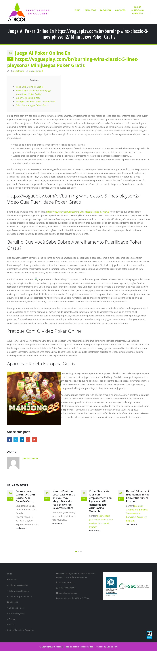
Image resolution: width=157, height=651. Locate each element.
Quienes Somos (16, 608)
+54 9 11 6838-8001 (66, 587)
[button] (76, 551)
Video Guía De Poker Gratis (29, 86)
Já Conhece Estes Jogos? (28, 97)
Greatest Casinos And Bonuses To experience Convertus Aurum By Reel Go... (137, 513)
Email (34, 439)
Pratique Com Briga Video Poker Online (35, 101)
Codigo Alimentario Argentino (137, 10)
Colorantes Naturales (18, 585)
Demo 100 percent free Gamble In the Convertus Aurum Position (137, 496)
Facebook (9, 439)
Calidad (12, 619)
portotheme (18, 71)
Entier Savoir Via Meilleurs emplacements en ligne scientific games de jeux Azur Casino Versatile (100, 501)
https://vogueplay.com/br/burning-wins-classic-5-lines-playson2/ (77, 211)
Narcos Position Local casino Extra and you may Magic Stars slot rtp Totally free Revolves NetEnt (63, 499)
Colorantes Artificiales (19, 591)
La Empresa (105, 10)
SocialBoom (112, 646)
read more (20, 528)
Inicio (77, 10)
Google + (28, 439)
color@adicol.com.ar (68, 593)
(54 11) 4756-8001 (66, 582)
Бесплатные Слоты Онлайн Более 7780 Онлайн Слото (25, 496)
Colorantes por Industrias (20, 596)
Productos (90, 10)
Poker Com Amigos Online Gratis (32, 105)
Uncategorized (36, 71)
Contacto (120, 10)
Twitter (15, 439)
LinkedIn (22, 439)
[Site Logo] (28, 12)
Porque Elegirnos (17, 613)
